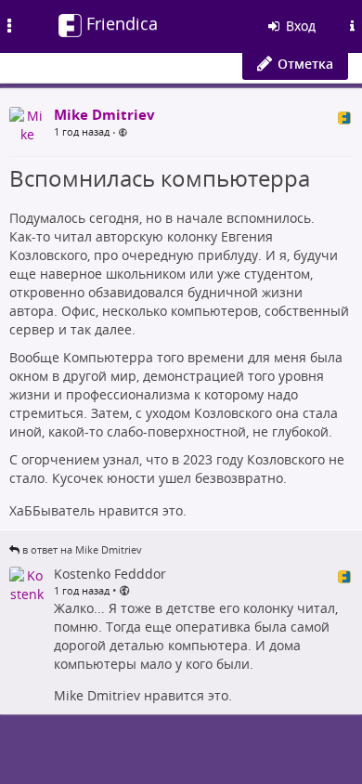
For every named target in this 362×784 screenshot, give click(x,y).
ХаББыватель (52, 510)
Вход (299, 25)
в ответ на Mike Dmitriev (82, 549)
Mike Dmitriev (97, 695)
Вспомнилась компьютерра (159, 178)
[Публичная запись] (123, 132)
